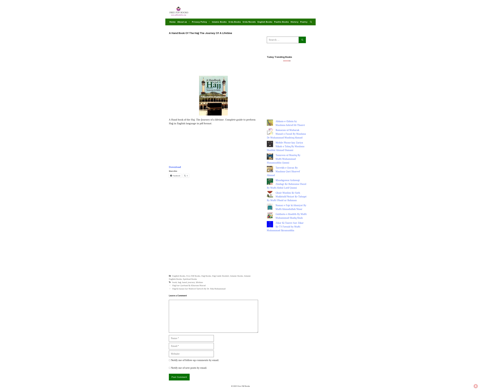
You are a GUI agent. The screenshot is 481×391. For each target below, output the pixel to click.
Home (172, 22)
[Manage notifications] (476, 386)
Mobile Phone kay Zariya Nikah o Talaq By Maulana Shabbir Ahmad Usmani (285, 146)
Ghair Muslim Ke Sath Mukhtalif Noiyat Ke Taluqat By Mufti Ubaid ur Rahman (287, 196)
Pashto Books (281, 22)
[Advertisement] (266, 10)
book (174, 282)
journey (191, 282)
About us (182, 22)
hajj (179, 282)
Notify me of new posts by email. (189, 368)
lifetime (199, 282)
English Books (265, 22)
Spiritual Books (190, 279)
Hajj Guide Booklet (220, 276)
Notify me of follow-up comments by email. (195, 360)
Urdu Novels (249, 22)
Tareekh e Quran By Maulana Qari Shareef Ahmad (283, 171)
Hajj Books (206, 276)
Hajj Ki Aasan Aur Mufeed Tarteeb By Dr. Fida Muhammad (198, 288)
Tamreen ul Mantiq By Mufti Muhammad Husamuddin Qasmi (283, 159)
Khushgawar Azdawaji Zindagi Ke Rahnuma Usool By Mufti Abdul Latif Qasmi (286, 184)
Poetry (304, 22)
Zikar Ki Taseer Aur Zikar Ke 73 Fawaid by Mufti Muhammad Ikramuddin (285, 226)
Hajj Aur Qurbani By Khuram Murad (189, 285)
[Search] (302, 40)
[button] (311, 22)
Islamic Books (219, 22)
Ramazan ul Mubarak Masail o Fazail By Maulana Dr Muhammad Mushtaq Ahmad (286, 134)
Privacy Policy (199, 22)
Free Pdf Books (193, 276)
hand (184, 282)
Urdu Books (234, 22)
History (294, 22)
